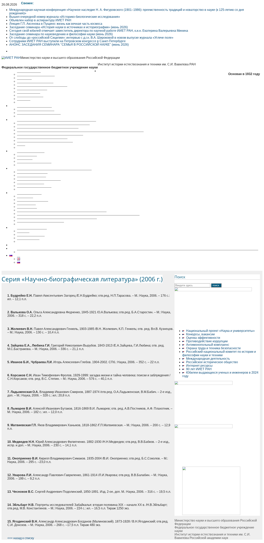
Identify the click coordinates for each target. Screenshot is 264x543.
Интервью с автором (32, 231)
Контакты (23, 102)
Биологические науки (32, 175)
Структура (24, 81)
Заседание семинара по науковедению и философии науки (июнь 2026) (61, 34)
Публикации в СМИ (31, 238)
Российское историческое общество (212, 362)
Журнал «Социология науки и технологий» (47, 130)
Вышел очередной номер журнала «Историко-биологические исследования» (64, 16)
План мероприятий (30, 154)
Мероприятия (19, 151)
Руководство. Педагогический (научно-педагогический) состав (61, 213)
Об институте (107, 71)
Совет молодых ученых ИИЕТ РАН (42, 88)
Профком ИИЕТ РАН (32, 91)
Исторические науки (31, 178)
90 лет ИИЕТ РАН (199, 369)
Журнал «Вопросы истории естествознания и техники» (56, 123)
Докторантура (27, 210)
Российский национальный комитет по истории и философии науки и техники (219, 353)
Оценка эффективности (203, 337)
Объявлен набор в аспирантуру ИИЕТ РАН (40, 20)
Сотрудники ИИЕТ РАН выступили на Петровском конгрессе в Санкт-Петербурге (67, 41)
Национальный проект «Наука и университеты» (220, 330)
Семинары (24, 161)
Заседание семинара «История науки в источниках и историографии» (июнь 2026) (68, 27)
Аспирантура (26, 206)
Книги (21, 147)
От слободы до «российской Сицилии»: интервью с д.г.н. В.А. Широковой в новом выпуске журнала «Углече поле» (91, 37)
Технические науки (30, 185)
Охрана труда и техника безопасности (213, 348)
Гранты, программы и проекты (39, 116)
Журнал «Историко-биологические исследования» (53, 126)
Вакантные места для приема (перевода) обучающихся (57, 220)
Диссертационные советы (28, 168)
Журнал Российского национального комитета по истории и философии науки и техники (80, 133)
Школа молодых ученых (34, 164)
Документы (25, 199)
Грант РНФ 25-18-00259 (26, 248)
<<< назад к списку (20, 538)
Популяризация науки (25, 227)
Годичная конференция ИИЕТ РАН (42, 140)
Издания (23, 234)
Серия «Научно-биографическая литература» (50, 137)
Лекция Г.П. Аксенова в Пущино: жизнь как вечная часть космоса (55, 23)
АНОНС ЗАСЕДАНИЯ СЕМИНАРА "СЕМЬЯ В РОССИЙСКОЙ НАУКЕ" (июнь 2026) (69, 44)
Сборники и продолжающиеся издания (45, 144)
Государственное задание (35, 112)
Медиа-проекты (28, 241)
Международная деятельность (208, 358)
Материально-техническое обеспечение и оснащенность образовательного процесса (78, 217)
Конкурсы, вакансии (200, 334)
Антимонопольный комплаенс (207, 344)
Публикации (17, 119)
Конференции (27, 158)
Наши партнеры (28, 95)
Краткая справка (29, 74)
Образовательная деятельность (32, 192)
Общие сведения (29, 196)
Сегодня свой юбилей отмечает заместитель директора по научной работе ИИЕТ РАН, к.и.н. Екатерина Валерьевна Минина (98, 30)
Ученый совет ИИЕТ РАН (35, 84)
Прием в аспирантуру (32, 203)
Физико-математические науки (39, 182)
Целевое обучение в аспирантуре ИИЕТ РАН (41, 245)
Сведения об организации (36, 77)
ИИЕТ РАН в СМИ (30, 98)
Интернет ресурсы (199, 365)
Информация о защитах (34, 189)
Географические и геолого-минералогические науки (54, 171)
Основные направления (34, 109)
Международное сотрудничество (40, 224)
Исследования (19, 105)
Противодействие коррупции (207, 341)
